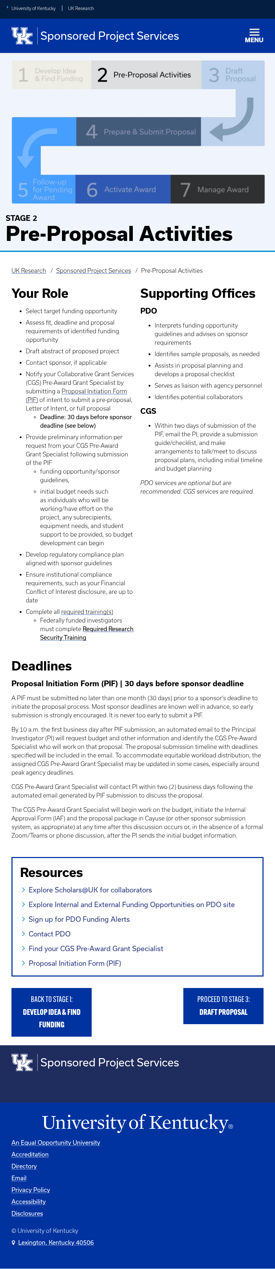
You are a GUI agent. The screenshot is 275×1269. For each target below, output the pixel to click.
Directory (24, 1166)
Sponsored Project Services (93, 270)
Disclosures (27, 1213)
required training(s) (87, 612)
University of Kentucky (33, 8)
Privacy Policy (30, 1189)
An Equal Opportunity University (55, 1142)
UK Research (81, 8)
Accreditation (30, 1154)
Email (18, 1177)
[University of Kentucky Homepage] (137, 1124)
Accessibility (28, 1201)
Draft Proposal (223, 1006)
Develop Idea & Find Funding (52, 1012)
